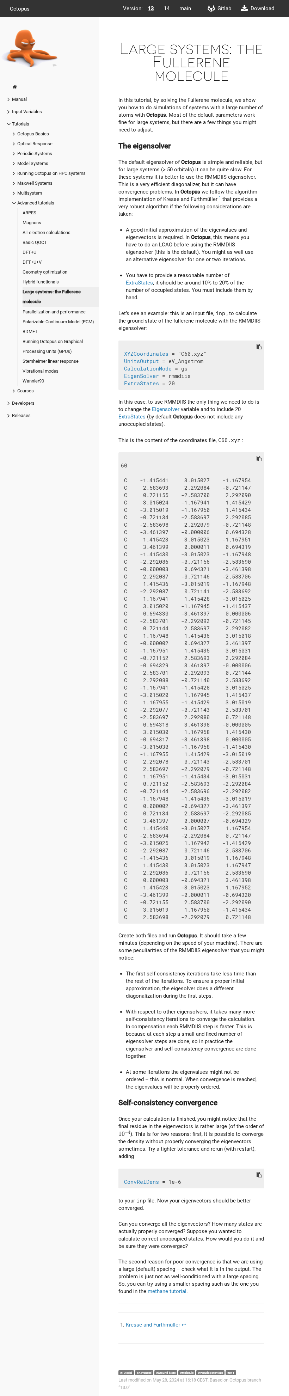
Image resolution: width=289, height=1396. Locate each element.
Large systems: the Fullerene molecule (52, 296)
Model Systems (32, 163)
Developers (23, 403)
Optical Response (35, 143)
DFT (231, 1372)
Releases (21, 415)
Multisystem (29, 193)
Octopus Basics (33, 133)
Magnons (32, 222)
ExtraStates (139, 283)
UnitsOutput (141, 361)
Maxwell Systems (35, 183)
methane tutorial (167, 1291)
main (185, 8)
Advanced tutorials (35, 203)
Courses (25, 390)
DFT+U (29, 252)
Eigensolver (165, 409)
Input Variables (27, 111)
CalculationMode (148, 369)
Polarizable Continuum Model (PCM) (58, 321)
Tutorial (127, 1372)
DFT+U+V (32, 262)
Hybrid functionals (41, 281)
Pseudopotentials (211, 1372)
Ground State (167, 1372)
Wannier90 (33, 381)
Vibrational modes (41, 371)
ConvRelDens (141, 1182)
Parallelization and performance (54, 311)
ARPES (29, 212)
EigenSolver (141, 376)
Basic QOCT (35, 242)
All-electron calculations (46, 232)
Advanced (145, 1372)
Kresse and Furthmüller (153, 1325)
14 (167, 8)
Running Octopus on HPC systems (51, 173)
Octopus (20, 8)
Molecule (187, 1372)
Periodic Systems (34, 153)
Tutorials (20, 124)
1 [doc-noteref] (220, 197)
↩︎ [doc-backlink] (184, 1325)
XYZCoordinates (146, 354)
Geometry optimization (45, 272)
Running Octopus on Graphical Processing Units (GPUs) (53, 346)
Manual (19, 99)
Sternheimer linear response (51, 361)
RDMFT (30, 331)
